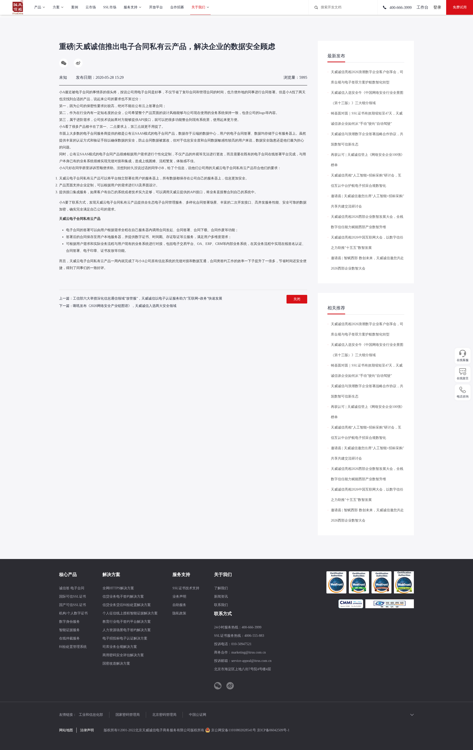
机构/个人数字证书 (73, 613)
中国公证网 (197, 715)
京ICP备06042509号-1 (273, 730)
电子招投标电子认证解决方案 (124, 638)
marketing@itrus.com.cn (248, 652)
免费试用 (460, 7)
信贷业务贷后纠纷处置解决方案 (126, 605)
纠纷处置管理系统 (73, 647)
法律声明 (87, 730)
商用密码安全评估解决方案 (123, 655)
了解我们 (221, 588)
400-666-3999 (400, 7)
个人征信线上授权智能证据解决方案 (130, 613)
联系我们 (221, 605)
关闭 (296, 299)
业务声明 (179, 596)
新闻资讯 (221, 596)
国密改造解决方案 (116, 663)
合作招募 (177, 7)
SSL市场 (109, 7)
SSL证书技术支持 (185, 588)
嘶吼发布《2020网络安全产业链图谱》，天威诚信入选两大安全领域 (124, 306)
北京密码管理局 (164, 715)
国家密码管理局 (128, 715)
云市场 (90, 7)
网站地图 (66, 730)
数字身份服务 (69, 621)
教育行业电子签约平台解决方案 (126, 621)
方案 (56, 7)
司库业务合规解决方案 (119, 647)
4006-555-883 (254, 636)
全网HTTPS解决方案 (118, 588)
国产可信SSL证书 (72, 605)
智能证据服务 (69, 630)
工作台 (422, 7)
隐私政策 (179, 613)
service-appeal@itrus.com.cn (251, 661)
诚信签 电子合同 (71, 588)
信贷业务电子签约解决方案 (123, 596)
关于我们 (198, 7)
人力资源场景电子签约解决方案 (126, 630)
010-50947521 (241, 644)
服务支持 (130, 7)
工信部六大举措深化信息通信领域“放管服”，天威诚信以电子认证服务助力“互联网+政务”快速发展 (147, 298)
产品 (37, 7)
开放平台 (156, 7)
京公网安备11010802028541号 (233, 730)
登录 (437, 7)
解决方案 (111, 574)
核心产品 (68, 574)
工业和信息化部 (91, 715)
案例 (74, 7)
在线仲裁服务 (69, 638)
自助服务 (179, 605)
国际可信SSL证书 (72, 596)
